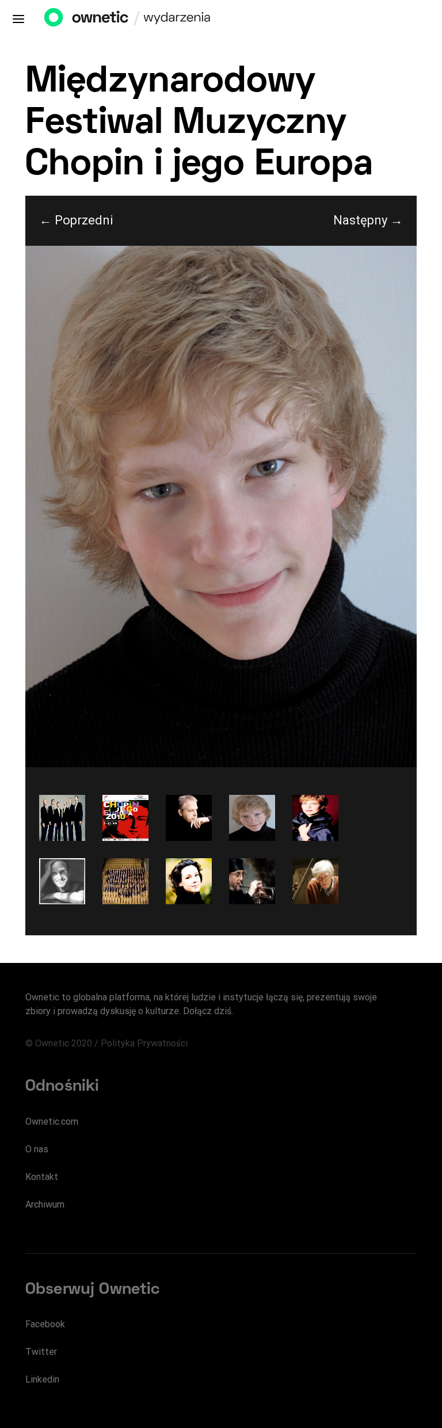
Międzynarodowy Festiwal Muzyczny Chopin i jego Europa (199, 124)
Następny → (368, 220)
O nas (36, 1149)
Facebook (45, 1324)
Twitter (41, 1351)
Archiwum (44, 1204)
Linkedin (42, 1379)
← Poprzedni (76, 220)
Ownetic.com (51, 1121)
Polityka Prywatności (144, 1043)
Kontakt (41, 1176)
